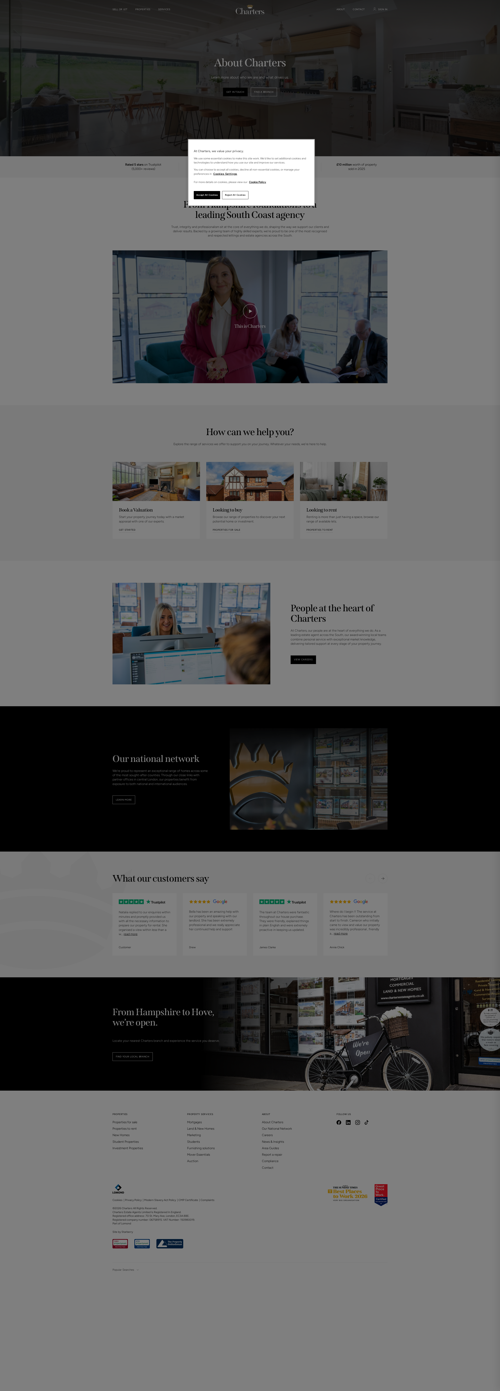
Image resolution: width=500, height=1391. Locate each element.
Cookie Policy (257, 182)
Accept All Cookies (207, 195)
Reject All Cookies (235, 195)
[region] (251, 172)
